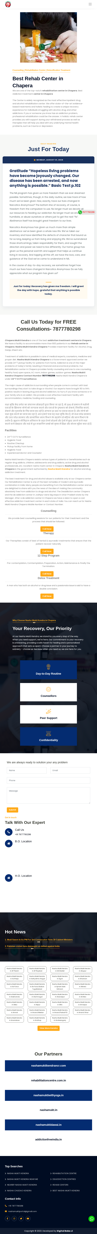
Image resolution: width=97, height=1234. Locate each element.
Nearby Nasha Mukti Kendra (22, 1184)
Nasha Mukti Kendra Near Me (22, 1179)
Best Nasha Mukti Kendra (66, 1190)
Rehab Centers (60, 1184)
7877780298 (88, 212)
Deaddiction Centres (64, 1179)
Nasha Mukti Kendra (18, 1173)
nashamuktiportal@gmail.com (22, 1211)
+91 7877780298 (23, 834)
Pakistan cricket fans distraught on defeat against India (33, 946)
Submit (12, 810)
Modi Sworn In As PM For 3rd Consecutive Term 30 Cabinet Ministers (40, 940)
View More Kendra (49, 1028)
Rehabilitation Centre (65, 1173)
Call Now (47, 528)
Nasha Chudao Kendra (19, 1190)
